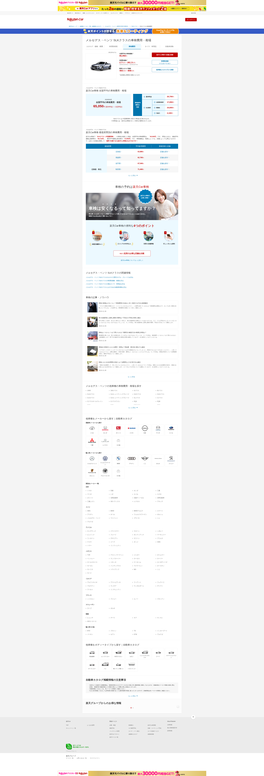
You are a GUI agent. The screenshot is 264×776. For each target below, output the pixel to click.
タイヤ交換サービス (153, 731)
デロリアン (114, 538)
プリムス (160, 538)
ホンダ (136, 490)
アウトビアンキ (116, 582)
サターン (137, 531)
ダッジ (136, 542)
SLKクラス (134, 26)
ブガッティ (160, 599)
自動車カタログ (133, 734)
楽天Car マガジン (114, 734)
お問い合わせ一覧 (82, 758)
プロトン (113, 631)
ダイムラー (160, 555)
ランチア (113, 586)
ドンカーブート (162, 631)
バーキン (90, 634)
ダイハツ (90, 498)
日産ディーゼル (139, 498)
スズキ (159, 494)
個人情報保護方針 (172, 727)
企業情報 (169, 724)
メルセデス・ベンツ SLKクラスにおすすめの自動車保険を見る (106, 287)
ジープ (113, 542)
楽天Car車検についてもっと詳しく (132, 260)
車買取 (113, 46)
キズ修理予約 (132, 728)
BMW (112, 511)
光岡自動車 (114, 498)
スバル (136, 494)
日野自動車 (160, 498)
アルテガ (90, 521)
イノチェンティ (116, 589)
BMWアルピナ (138, 511)
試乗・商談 (113, 725)
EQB (158, 401)
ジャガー (137, 555)
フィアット (137, 582)
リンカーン (90, 538)
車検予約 (112, 728)
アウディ (90, 514)
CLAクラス (90, 394)
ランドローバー (116, 558)
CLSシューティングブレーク (120, 398)
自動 (169, 46)
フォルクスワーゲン (140, 514)
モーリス (90, 569)
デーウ (113, 618)
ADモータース (91, 621)
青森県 (118, 157)
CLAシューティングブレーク (120, 394)
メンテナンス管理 (114, 731)
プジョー (113, 599)
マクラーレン (138, 566)
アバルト (90, 589)
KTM (135, 634)
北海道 (118, 152)
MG (135, 569)
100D (89, 390)
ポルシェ (160, 514)
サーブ (89, 608)
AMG (89, 511)
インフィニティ (116, 545)
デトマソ (160, 586)
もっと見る (131, 377)
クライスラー (115, 531)
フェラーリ (160, 582)
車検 (132, 46)
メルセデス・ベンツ (93, 518)
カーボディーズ (162, 562)
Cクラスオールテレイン (95, 401)
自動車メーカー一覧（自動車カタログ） (91, 26)
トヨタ (89, 490)
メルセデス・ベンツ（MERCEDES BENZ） (117, 26)
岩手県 (118, 163)
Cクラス (160, 398)
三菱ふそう (90, 501)
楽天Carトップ (73, 26)
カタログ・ (94, 46)
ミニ (158, 518)
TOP (67, 725)
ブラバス (137, 518)
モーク (89, 573)
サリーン (137, 538)
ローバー (160, 558)
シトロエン (90, 599)
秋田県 (118, 169)
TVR (88, 555)
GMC (159, 542)
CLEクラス (137, 394)
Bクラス (159, 390)
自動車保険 (151, 734)
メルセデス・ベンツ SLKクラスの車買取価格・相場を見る (105, 280)
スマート (160, 511)
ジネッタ (113, 562)
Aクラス (136, 390)
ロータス (137, 558)
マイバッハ (114, 518)
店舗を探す (164, 152)
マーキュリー (161, 534)
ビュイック (90, 534)
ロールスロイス (92, 562)
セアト (113, 634)
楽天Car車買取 (152, 725)
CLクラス (137, 398)
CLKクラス (160, 394)
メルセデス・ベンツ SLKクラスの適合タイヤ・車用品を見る (105, 284)
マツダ (89, 494)
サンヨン (160, 618)
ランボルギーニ (139, 586)
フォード (113, 534)
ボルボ (113, 608)
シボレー (160, 531)
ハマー (89, 545)
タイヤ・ (150, 46)
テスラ (89, 542)
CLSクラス (90, 398)
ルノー (136, 599)
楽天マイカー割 (114, 737)
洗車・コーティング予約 (154, 728)
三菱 (158, 490)
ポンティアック (139, 534)
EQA (135, 401)
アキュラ (160, 501)
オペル (113, 514)
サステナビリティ (95, 758)
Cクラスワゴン (115, 401)
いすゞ (113, 494)
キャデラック (91, 531)
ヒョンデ (90, 618)
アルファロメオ (92, 582)
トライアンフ (115, 569)
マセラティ (90, 586)
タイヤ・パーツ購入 (134, 731)
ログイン (192, 20)
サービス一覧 (69, 758)
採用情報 (169, 730)
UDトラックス (115, 501)
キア (135, 618)
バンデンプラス (116, 566)
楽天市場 (193, 13)
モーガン (90, 566)
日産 (112, 490)
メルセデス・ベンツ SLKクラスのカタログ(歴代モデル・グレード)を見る (109, 277)
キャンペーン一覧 (71, 728)
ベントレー (90, 558)
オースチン (160, 566)
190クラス (114, 390)
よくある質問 (90, 725)
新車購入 (131, 725)
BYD (88, 631)
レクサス (137, 501)
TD (135, 631)
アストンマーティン (117, 555)
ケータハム (137, 562)
